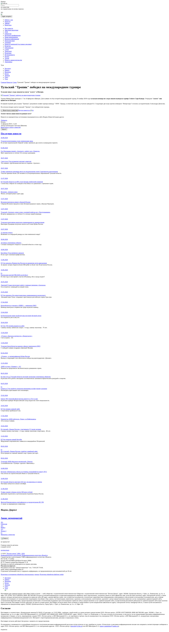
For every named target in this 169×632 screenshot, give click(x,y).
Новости (7, 21)
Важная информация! (12, 39)
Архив (7, 58)
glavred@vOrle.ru (76, 626)
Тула (6, 79)
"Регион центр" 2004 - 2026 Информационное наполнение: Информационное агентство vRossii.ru (24, 554)
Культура (8, 46)
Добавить (4, 120)
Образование (9, 48)
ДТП (6, 32)
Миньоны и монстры (8, 533)
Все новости (9, 28)
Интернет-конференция (12, 35)
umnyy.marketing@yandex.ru (109, 626)
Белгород (8, 68)
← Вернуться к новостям (9, 110)
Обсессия (4, 523)
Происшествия (10, 41)
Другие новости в (24, 110)
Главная (3, 82)
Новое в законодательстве (13, 60)
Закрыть (4, 129)
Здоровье (8, 42)
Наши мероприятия (11, 37)
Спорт (7, 49)
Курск (7, 74)
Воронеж (8, 72)
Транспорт (8, 51)
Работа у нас (9, 20)
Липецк (7, 75)
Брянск (7, 70)
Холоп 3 (3, 530)
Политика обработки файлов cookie (52, 574)
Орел (6, 77)
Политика (8, 53)
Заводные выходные (11, 30)
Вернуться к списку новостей (11, 127)
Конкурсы (8, 25)
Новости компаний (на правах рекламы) (18, 44)
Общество (8, 34)
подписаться (5, 550)
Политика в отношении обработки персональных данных (20, 574)
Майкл (3, 526)
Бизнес (7, 56)
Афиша (7, 23)
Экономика (8, 62)
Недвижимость (10, 55)
